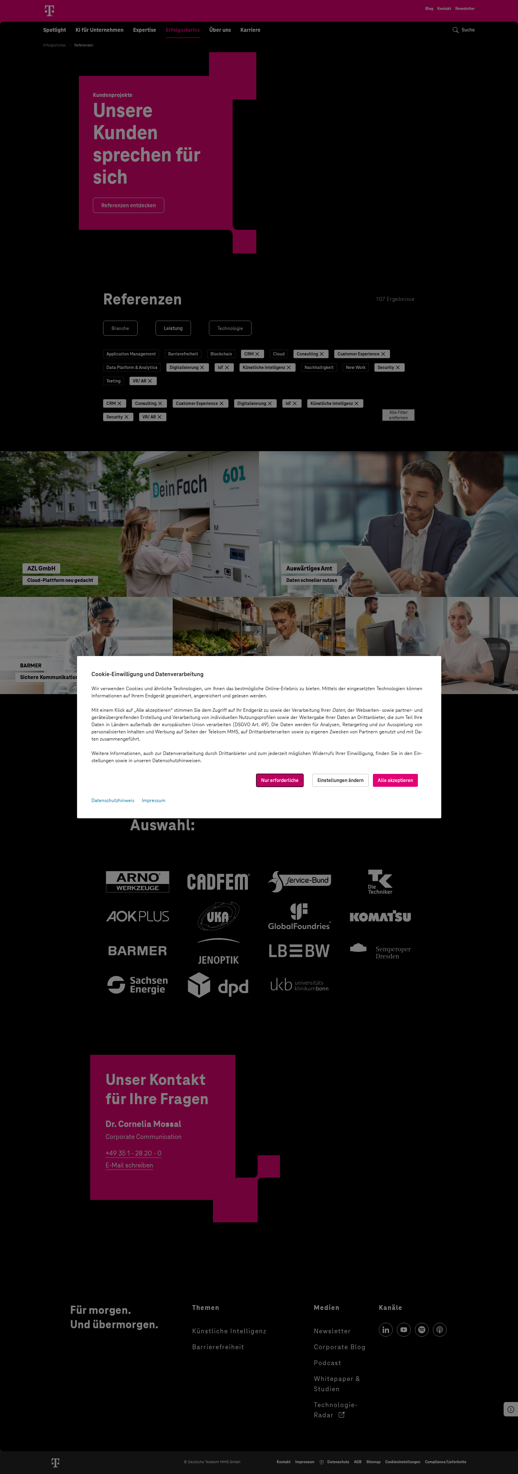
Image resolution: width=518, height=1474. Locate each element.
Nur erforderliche (280, 780)
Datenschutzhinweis (112, 800)
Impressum (153, 800)
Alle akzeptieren (395, 780)
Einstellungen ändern (340, 780)
